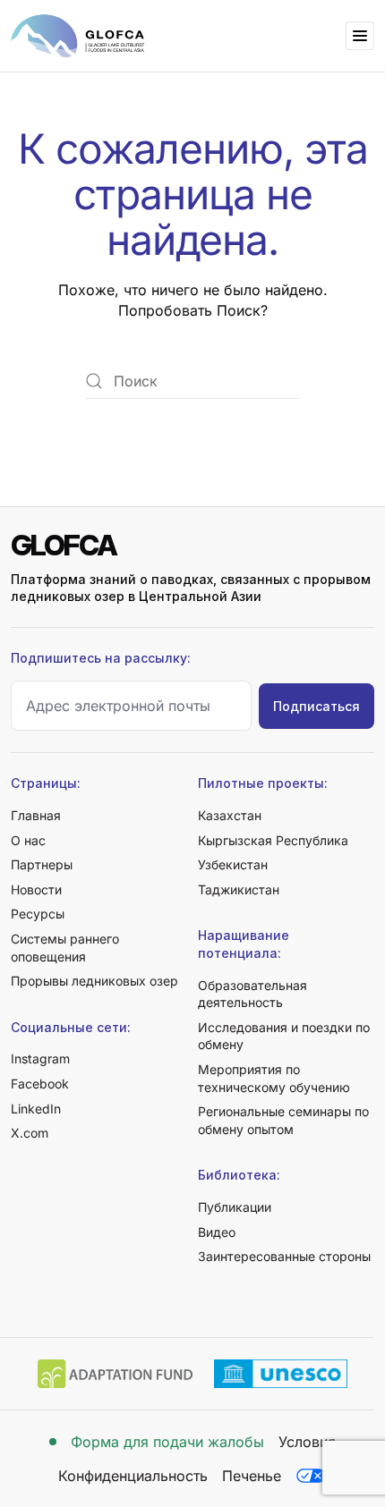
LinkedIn (36, 1108)
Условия (307, 1442)
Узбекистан (233, 864)
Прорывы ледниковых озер (94, 980)
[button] (360, 35)
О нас (28, 840)
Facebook (40, 1083)
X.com (29, 1132)
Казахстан (229, 815)
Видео (216, 1232)
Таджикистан (238, 889)
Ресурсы (37, 913)
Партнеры (42, 864)
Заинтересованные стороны (284, 1256)
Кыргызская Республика (273, 840)
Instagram (40, 1058)
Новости (36, 889)
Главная (36, 815)
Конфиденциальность (133, 1476)
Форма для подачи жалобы (167, 1442)
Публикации (234, 1207)
